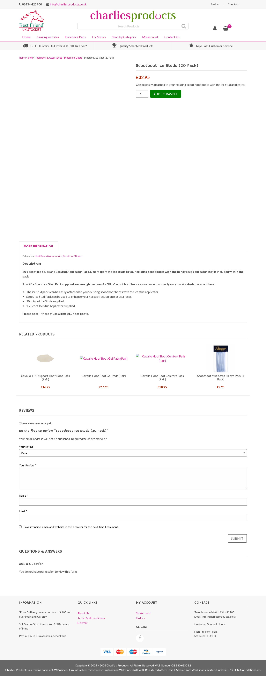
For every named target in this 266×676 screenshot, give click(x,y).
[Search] (183, 26)
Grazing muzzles (48, 37)
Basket (215, 4)
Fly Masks (99, 37)
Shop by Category (124, 37)
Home (26, 37)
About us (83, 613)
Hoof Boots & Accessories (48, 57)
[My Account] (215, 29)
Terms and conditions (91, 618)
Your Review (27, 465)
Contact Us (172, 37)
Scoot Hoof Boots (73, 57)
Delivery (82, 622)
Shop (30, 57)
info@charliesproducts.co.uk (68, 4)
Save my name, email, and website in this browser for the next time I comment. (71, 527)
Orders (140, 618)
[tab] (38, 246)
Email (23, 511)
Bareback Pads (75, 37)
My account (150, 37)
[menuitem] (26, 36)
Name (23, 495)
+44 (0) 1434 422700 (221, 612)
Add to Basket (165, 94)
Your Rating (26, 446)
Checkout (234, 4)
